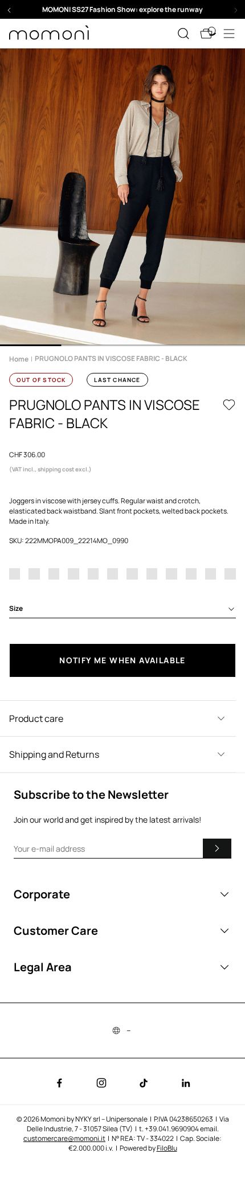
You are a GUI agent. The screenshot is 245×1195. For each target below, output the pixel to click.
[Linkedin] (186, 1083)
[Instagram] (101, 1083)
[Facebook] (59, 1083)
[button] (122, 9)
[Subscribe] (217, 848)
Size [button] (16, 608)
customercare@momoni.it (64, 1138)
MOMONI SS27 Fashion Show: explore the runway (122, 9)
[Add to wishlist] (229, 405)
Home (18, 359)
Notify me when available (122, 660)
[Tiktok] (143, 1083)
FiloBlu (167, 1148)
